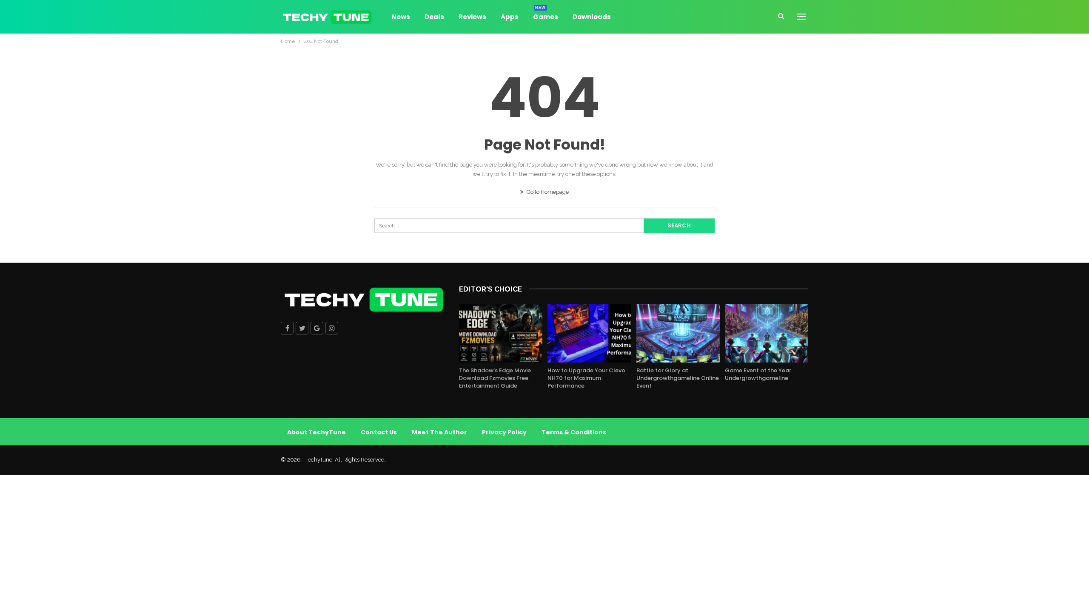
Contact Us (379, 432)
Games (545, 15)
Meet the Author (439, 432)
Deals (434, 16)
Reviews (472, 16)
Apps (510, 16)
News (400, 16)
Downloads (592, 16)
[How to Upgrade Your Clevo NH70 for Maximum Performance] (589, 333)
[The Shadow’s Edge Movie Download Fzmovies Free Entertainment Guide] (500, 333)
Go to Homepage (547, 192)
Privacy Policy (504, 432)
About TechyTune (316, 432)
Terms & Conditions (574, 432)
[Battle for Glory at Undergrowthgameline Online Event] (678, 333)
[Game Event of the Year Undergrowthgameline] (766, 333)
